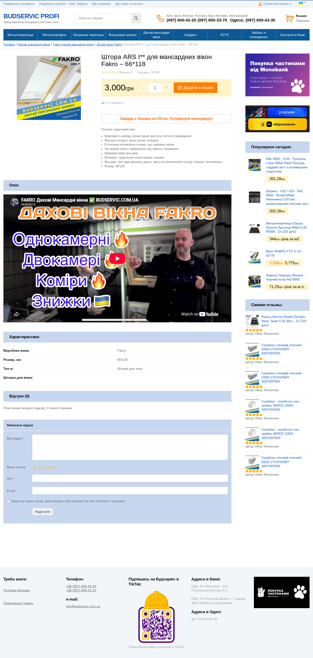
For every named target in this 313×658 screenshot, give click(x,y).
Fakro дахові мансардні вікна (73, 44)
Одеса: (237, 20)
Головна (9, 44)
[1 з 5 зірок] (34, 467)
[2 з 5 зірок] (39, 467)
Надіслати (42, 511)
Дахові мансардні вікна (34, 44)
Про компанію (101, 3)
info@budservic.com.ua (83, 606)
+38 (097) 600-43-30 (81, 586)
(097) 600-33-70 (212, 20)
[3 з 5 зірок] (44, 467)
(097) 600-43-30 (260, 20)
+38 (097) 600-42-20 (81, 590)
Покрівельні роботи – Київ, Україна (63, 3)
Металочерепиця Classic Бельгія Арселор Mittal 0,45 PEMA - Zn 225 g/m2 (286, 227)
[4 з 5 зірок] (49, 467)
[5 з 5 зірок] (53, 467)
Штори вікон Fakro (109, 44)
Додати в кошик (198, 87)
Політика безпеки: (16, 590)
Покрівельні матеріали (19, 3)
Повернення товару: (18, 603)
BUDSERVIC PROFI (31, 16)
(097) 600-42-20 (181, 20)
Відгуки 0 (125, 72)
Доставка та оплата (129, 3)
